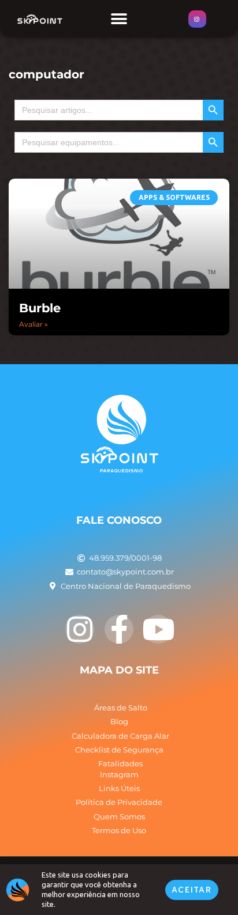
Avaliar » (33, 324)
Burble (40, 308)
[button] (119, 19)
